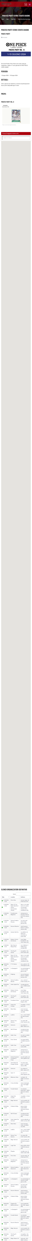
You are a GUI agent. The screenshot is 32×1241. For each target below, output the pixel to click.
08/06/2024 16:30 (6, 1185)
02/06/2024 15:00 (6, 956)
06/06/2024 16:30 (6, 1089)
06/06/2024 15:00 (6, 1073)
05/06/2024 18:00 (6, 1063)
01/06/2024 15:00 (6, 900)
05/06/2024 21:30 (6, 1045)
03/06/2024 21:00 (6, 1021)
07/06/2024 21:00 (6, 1114)
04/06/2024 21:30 (6, 1035)
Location (13, 897)
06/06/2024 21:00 (6, 1077)
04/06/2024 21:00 (6, 1030)
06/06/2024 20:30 (6, 1069)
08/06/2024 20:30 (6, 1173)
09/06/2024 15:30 (6, 1210)
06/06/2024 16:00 (6, 1101)
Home (3, 19)
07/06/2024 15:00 (6, 1120)
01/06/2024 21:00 (6, 932)
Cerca (14, 894)
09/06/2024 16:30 (6, 1215)
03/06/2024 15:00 (6, 1001)
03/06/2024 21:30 (6, 1009)
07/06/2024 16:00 (6, 1140)
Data (3, 897)
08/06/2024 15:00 (6, 1156)
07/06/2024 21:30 (6, 1124)
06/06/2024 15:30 (6, 1106)
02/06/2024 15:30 (6, 969)
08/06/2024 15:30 (6, 1179)
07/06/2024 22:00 (6, 1151)
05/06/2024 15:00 (6, 1050)
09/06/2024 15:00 (6, 1223)
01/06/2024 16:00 (6, 945)
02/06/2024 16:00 (6, 974)
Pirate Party (13, 19)
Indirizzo (23, 897)
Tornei (7, 19)
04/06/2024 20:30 (6, 1025)
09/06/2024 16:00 (6, 1204)
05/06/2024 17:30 (6, 1057)
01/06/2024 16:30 (6, 921)
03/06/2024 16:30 (6, 1005)
